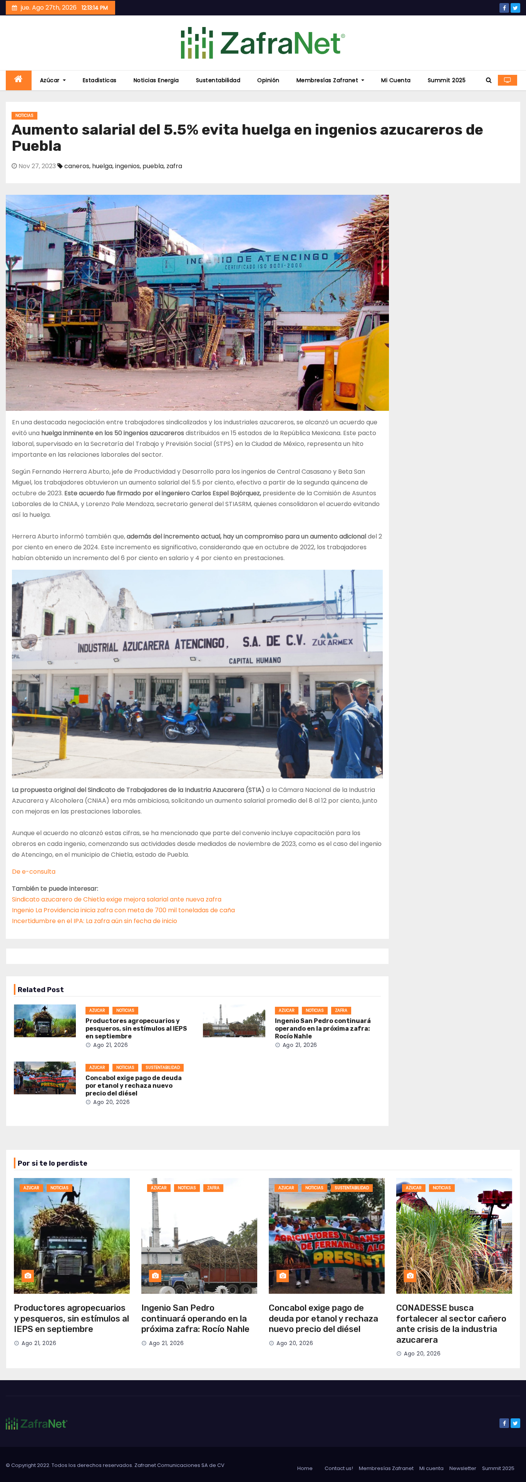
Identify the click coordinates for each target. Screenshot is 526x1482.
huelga (102, 166)
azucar (97, 1010)
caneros (76, 166)
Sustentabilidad (218, 80)
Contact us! (339, 1468)
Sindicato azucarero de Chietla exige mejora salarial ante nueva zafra (116, 899)
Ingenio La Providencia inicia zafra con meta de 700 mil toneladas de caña (123, 910)
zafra (174, 166)
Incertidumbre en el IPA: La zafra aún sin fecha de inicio (94, 921)
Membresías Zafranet (328, 80)
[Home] (19, 80)
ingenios (127, 166)
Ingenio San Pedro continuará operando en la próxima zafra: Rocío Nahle (323, 1028)
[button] (489, 80)
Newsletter (462, 1468)
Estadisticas (100, 80)
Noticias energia (156, 80)
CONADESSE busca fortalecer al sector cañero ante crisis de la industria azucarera (451, 1324)
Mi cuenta (396, 80)
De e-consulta (33, 871)
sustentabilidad (163, 1067)
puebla (153, 166)
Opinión (268, 80)
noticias (24, 115)
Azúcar (51, 80)
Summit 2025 (447, 80)
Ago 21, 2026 (110, 1045)
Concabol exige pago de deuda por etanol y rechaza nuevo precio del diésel (133, 1085)
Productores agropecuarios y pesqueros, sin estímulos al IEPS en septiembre (136, 1028)
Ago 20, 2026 (111, 1102)
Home (305, 1468)
